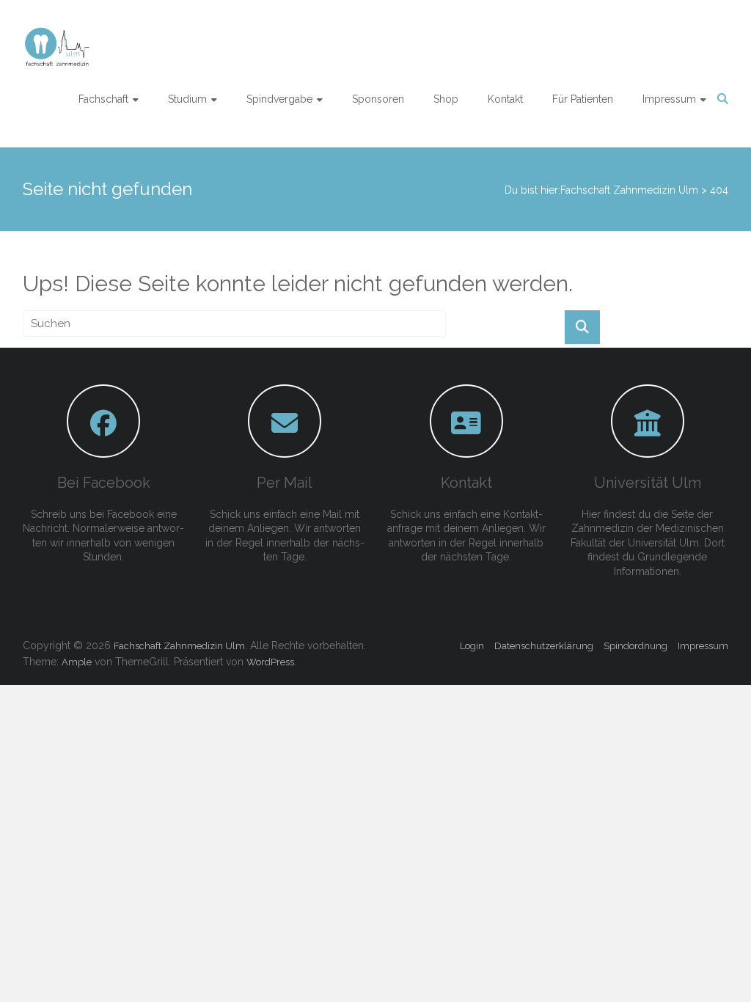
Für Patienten (582, 99)
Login (472, 645)
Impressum (669, 99)
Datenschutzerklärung (543, 645)
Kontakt (505, 99)
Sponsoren (378, 99)
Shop (445, 99)
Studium (187, 99)
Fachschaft (103, 99)
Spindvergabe (279, 99)
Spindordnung (635, 645)
